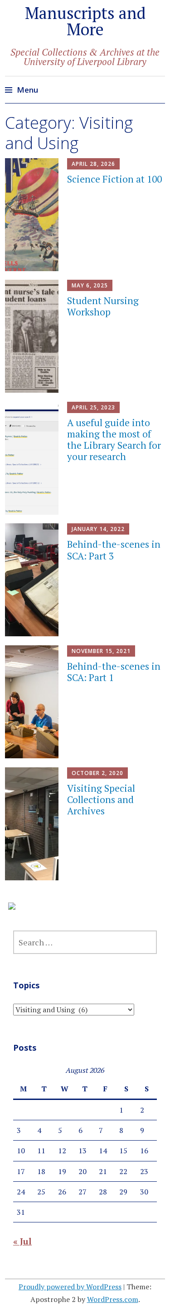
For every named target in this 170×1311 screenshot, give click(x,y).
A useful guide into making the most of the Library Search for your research (114, 439)
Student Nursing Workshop (103, 306)
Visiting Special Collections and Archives (101, 799)
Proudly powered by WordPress (70, 1287)
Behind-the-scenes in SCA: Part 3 (113, 550)
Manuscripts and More (85, 21)
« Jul (22, 1241)
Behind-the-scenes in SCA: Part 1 (113, 672)
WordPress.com (112, 1299)
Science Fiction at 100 (114, 179)
